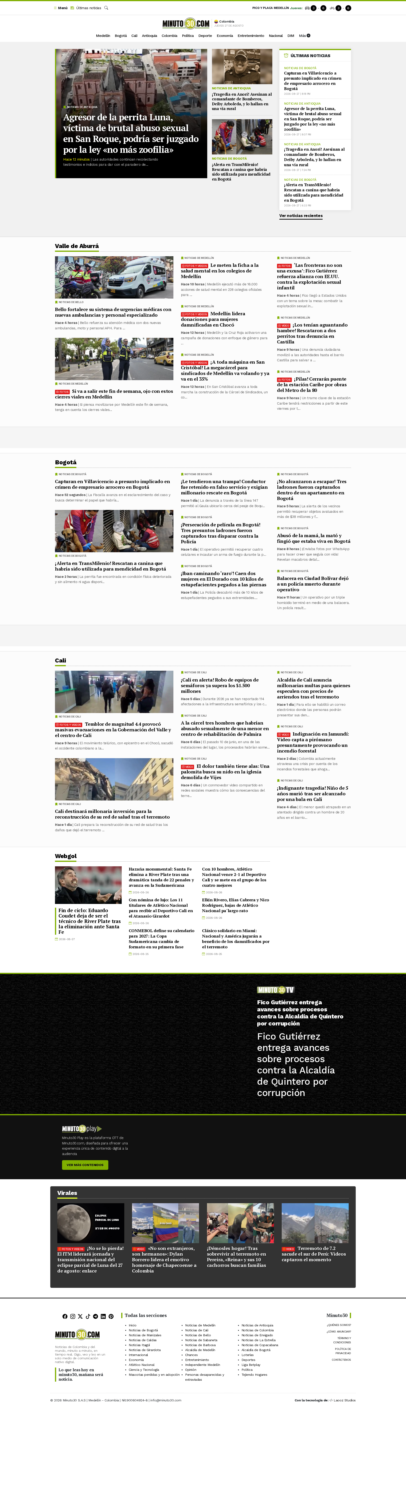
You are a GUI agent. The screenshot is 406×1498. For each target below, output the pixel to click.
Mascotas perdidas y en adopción (154, 1374)
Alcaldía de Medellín (200, 1350)
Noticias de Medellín (295, 258)
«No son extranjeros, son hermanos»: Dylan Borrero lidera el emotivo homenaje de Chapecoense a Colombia (164, 1259)
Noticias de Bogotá (229, 158)
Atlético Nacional (141, 1365)
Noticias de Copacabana (260, 1345)
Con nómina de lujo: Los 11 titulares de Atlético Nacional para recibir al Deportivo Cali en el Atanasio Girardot (161, 908)
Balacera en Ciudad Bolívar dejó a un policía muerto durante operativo (313, 584)
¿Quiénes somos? (339, 1325)
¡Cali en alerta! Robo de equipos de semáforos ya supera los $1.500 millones (220, 685)
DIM (290, 35)
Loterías (248, 1355)
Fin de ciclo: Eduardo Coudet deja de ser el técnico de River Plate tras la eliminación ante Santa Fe (90, 921)
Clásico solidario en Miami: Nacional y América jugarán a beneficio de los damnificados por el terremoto (235, 939)
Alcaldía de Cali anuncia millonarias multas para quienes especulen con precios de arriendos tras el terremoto (313, 688)
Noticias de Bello (71, 302)
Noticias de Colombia (258, 1330)
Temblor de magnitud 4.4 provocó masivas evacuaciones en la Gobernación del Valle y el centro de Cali (113, 729)
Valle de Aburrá (77, 246)
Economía (225, 35)
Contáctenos (341, 1359)
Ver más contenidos (85, 1165)
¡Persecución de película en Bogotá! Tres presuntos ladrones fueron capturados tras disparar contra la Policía (220, 533)
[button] (60, 8)
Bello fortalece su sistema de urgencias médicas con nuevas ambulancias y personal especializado (113, 312)
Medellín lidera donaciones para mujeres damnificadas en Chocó (213, 319)
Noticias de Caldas (143, 1340)
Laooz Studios (345, 1400)
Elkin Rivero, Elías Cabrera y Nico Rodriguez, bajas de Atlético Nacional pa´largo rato (235, 905)
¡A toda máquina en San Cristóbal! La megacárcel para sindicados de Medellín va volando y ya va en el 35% (225, 370)
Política (188, 35)
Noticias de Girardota (145, 1350)
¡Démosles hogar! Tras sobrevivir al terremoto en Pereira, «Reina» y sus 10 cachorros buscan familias (236, 1256)
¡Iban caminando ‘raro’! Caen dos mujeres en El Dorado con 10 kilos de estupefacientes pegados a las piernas (223, 579)
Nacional (276, 35)
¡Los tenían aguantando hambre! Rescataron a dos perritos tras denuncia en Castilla (312, 333)
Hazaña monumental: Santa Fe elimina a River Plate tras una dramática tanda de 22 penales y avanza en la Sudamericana (161, 877)
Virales (67, 1193)
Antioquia (149, 35)
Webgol (65, 856)
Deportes (248, 1360)
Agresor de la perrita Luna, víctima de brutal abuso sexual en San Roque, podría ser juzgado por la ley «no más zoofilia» (131, 133)
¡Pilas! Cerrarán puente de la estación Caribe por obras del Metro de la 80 (312, 384)
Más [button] (303, 35)
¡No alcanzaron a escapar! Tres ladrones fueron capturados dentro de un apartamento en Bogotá (312, 489)
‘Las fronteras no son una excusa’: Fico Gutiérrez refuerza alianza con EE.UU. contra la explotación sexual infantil (309, 276)
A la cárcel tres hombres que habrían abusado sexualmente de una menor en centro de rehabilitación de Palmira (225, 728)
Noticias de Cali (292, 672)
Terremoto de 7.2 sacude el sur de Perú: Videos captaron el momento (314, 1254)
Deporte (205, 35)
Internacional (138, 1355)
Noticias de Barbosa (200, 1345)
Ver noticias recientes (301, 215)
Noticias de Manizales (145, 1335)
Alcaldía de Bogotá (256, 1350)
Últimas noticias (88, 8)
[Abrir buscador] (106, 8)
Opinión (190, 1370)
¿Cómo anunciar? (339, 1331)
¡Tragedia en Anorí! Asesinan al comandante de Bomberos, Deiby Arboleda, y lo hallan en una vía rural (242, 101)
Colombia (169, 35)
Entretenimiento (251, 35)
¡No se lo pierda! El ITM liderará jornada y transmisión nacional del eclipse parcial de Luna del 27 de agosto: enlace (90, 1259)
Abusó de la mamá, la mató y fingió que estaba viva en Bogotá (313, 538)
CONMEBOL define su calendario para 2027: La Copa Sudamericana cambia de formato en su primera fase (161, 939)
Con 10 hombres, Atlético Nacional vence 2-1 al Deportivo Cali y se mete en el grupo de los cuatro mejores (234, 877)
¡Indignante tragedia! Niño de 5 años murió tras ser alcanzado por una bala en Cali (312, 793)
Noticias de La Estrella (259, 1340)
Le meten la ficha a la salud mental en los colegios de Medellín (220, 271)
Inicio (133, 1325)
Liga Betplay (251, 1365)
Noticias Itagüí (139, 1345)
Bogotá (121, 35)
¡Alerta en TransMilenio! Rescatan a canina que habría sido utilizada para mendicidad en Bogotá (241, 171)
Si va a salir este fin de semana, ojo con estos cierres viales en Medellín (114, 394)
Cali (134, 35)
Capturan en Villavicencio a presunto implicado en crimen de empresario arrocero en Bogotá (312, 80)
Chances (191, 1355)
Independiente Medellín (202, 1365)
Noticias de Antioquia (82, 107)
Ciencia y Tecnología (144, 1370)
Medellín (103, 35)
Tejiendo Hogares (254, 1374)
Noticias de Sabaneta (201, 1340)
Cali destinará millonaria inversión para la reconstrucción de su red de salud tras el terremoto (112, 814)
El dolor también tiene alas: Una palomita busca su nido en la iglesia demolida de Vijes (225, 771)
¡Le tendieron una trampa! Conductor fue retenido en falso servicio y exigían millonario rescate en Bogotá (224, 487)
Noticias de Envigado (257, 1335)
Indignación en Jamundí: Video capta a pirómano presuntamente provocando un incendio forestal (313, 742)
